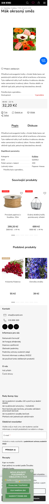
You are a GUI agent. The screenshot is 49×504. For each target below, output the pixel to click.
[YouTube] (16, 326)
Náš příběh (6, 370)
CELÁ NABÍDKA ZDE (18, 490)
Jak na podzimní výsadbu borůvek (15, 414)
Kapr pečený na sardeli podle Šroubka (17, 466)
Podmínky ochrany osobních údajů (16, 352)
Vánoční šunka (8, 469)
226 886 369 (13, 320)
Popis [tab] (15, 125)
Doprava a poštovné (10, 345)
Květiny (35, 156)
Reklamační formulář (10, 338)
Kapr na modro (8, 463)
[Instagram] (10, 326)
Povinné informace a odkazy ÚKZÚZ (16, 355)
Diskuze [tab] (32, 125)
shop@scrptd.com (15, 315)
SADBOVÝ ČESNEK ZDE (18, 496)
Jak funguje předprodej (11, 341)
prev (2, 199)
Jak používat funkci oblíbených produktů (18, 359)
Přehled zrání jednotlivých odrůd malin (18, 417)
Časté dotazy (7, 374)
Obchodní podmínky (10, 348)
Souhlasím (35, 498)
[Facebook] (5, 326)
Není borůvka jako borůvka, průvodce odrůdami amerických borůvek (21, 410)
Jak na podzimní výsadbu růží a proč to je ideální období (21, 402)
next (46, 199)
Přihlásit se (10, 450)
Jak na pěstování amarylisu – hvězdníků (18, 406)
